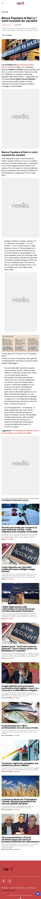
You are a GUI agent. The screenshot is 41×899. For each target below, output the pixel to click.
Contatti (11, 888)
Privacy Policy (20, 888)
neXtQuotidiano (7, 25)
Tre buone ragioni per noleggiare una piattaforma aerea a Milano (20, 764)
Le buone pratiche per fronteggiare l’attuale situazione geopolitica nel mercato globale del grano (19, 801)
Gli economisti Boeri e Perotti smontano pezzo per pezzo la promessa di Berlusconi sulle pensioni (20, 839)
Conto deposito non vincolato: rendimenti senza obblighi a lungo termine (18, 569)
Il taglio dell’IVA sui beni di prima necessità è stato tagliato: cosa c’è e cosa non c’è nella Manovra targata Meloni (20, 688)
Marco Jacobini (8, 67)
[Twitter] (8, 880)
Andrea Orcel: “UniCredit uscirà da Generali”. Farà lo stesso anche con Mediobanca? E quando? (19, 648)
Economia (5, 12)
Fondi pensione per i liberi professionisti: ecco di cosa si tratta (20, 727)
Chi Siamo (5, 888)
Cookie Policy (30, 888)
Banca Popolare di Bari (25, 65)
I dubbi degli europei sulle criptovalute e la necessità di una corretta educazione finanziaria (18, 609)
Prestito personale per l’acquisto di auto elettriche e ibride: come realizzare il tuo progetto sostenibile (20, 529)
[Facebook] (2, 880)
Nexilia (4, 539)
